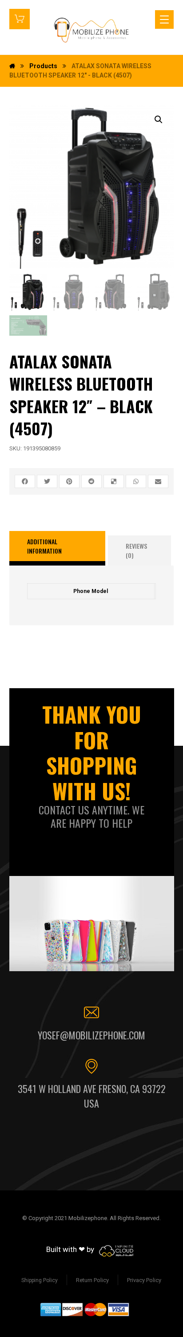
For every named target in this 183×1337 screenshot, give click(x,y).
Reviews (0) (136, 550)
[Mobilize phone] (91, 30)
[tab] (57, 548)
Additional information (44, 546)
